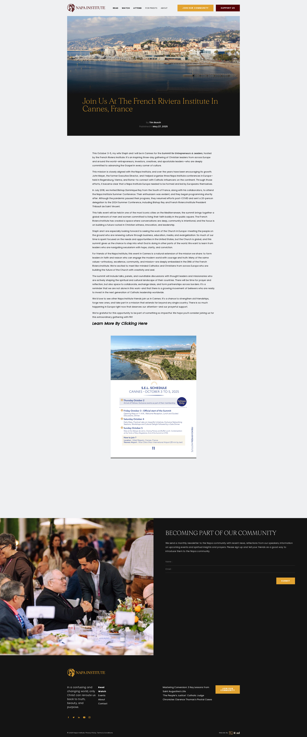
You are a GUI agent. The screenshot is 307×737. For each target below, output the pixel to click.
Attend (137, 8)
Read (115, 8)
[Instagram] (89, 717)
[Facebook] (68, 717)
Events (101, 695)
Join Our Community (195, 8)
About (164, 8)
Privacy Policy (91, 733)
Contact (102, 703)
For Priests (151, 8)
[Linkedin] (79, 717)
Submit (285, 580)
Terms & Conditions (105, 733)
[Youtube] (84, 717)
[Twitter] (73, 717)
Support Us (228, 8)
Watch (126, 8)
